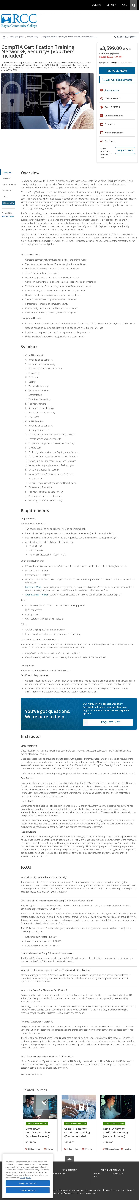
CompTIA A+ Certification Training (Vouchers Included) (38, 1132)
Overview (7, 172)
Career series (112, 90)
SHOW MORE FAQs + (31, 1074)
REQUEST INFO (125, 150)
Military (97, 1173)
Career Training (58, 1173)
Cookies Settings (28, 1190)
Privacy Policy (89, 1193)
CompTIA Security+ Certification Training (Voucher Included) (77, 1132)
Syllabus (7, 178)
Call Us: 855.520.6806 (125, 36)
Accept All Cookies (28, 1183)
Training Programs (16, 37)
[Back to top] (69, 1169)
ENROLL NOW (117, 70)
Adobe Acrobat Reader (36, 594)
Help (96, 1176)
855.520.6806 (8, 216)
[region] (27, 1176)
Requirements (9, 184)
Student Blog (118, 1173)
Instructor (7, 190)
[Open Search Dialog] (133, 5)
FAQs (5, 196)
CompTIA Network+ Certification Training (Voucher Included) (116, 1132)
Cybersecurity (32, 37)
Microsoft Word (33, 586)
